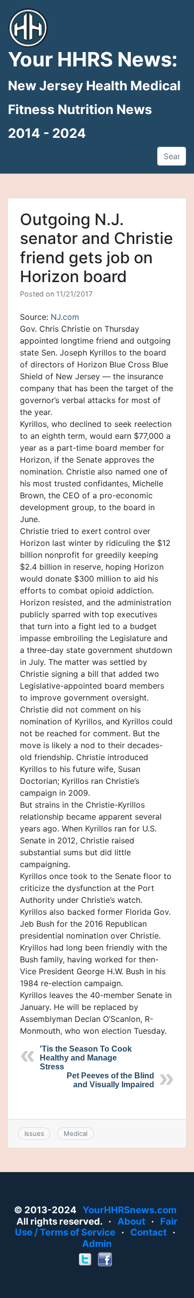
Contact (148, 1232)
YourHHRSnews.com (130, 1210)
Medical (76, 1133)
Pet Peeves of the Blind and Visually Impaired (110, 1080)
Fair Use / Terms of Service (96, 1227)
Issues (34, 1133)
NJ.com (65, 317)
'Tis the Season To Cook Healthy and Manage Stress (86, 1058)
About (131, 1221)
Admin (97, 1243)
